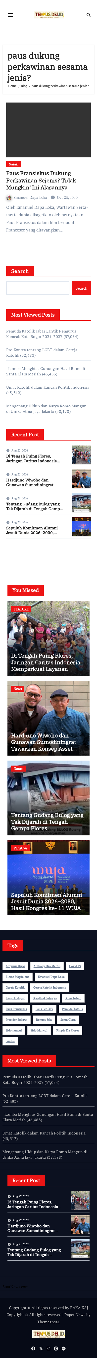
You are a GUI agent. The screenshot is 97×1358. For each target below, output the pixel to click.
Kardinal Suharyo (45, 998)
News (18, 688)
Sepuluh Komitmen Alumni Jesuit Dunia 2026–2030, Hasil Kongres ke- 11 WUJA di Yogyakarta (34, 535)
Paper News (74, 1314)
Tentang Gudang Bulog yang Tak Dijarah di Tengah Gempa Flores (34, 508)
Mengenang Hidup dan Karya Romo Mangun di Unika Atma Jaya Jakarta (46, 408)
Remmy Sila (44, 1019)
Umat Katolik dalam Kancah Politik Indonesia (48, 387)
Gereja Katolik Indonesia (49, 987)
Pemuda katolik (72, 1009)
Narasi (13, 164)
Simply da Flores (67, 1030)
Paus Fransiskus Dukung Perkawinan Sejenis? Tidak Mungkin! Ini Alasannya (41, 180)
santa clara (68, 1019)
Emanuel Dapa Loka (30, 197)
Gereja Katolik (15, 987)
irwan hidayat (15, 998)
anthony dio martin (47, 966)
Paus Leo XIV (44, 1009)
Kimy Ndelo (73, 998)
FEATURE (21, 609)
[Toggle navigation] (10, 15)
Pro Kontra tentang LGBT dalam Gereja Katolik (45, 1095)
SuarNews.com (19, 557)
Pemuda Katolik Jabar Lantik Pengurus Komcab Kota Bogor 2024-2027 (41, 333)
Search (20, 271)
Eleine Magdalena (17, 977)
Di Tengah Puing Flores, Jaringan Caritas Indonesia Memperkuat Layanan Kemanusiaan (31, 463)
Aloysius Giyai (15, 966)
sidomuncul (14, 1030)
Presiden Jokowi (16, 1019)
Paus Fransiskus (16, 1009)
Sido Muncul (39, 1030)
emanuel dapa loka (51, 977)
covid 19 (75, 966)
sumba (10, 1041)
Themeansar (48, 1322)
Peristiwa (21, 848)
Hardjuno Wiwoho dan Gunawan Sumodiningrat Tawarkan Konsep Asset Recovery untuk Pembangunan (43, 748)
